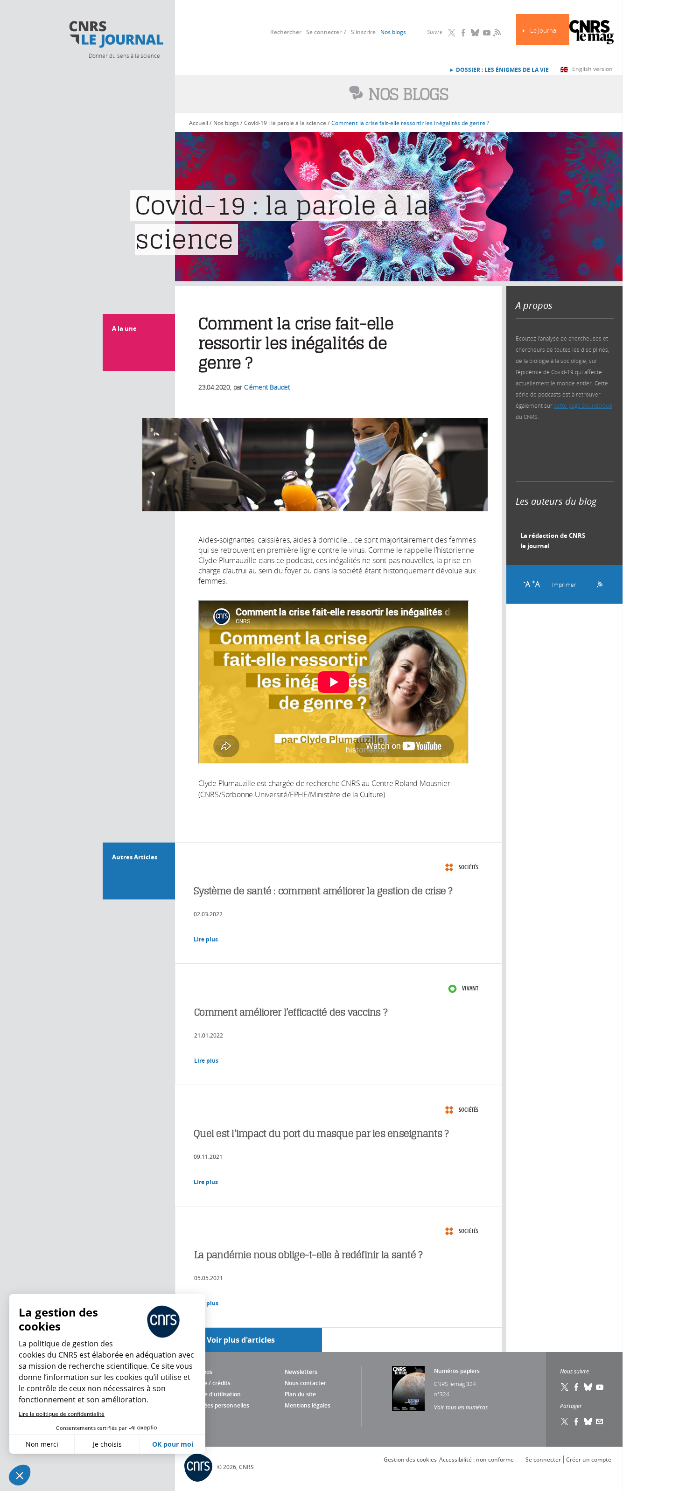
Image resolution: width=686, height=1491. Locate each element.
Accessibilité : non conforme (476, 1459)
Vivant (470, 988)
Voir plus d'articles (241, 1340)
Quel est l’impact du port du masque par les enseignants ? (321, 1133)
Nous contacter (305, 1383)
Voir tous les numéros (461, 1407)
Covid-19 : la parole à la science (285, 123)
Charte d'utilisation (215, 1394)
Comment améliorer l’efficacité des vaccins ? (290, 1012)
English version (592, 69)
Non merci (42, 1444)
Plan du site (300, 1394)
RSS (496, 32)
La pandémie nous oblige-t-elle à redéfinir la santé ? (308, 1255)
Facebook (463, 32)
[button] (19, 1475)
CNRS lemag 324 (455, 1383)
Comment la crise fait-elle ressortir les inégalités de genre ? (410, 123)
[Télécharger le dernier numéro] (408, 1388)
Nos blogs (393, 32)
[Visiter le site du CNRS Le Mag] (591, 33)
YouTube (486, 32)
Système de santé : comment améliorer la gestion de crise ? (323, 891)
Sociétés (468, 867)
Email (599, 1421)
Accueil (198, 123)
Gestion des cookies (410, 1459)
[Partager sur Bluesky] (588, 1421)
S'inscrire (363, 32)
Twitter (451, 32)
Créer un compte (588, 1459)
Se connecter (324, 32)
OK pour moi (172, 1444)
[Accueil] (116, 34)
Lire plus (206, 939)
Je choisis (107, 1444)
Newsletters (301, 1372)
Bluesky (475, 32)
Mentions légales (307, 1405)
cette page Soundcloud (583, 405)
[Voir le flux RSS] (596, 583)
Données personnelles (219, 1405)
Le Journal (544, 31)
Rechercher (285, 32)
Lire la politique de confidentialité (62, 1414)
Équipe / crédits (210, 1383)
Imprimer (564, 584)
